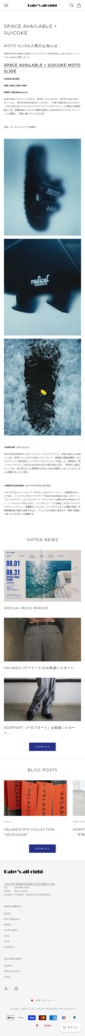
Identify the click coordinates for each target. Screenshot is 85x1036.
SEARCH (8, 965)
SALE (6, 935)
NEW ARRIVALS (11, 919)
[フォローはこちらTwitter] (6, 989)
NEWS (7, 913)
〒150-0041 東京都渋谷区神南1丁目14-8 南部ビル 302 (29, 884)
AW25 (8, 821)
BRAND (7, 924)
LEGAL (7, 976)
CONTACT (9, 947)
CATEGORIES (10, 930)
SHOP (7, 941)
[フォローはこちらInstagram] (16, 989)
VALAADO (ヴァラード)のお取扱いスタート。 (40, 668)
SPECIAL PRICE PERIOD (26, 608)
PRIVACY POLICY (12, 971)
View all (42, 746)
